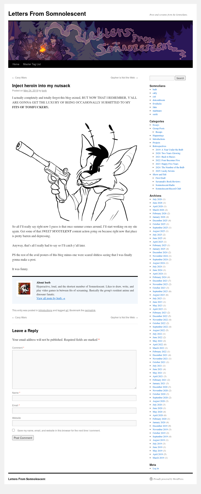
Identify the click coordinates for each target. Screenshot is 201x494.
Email (16, 405)
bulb (155, 89)
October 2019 (159, 432)
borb (44, 90)
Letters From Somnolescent (47, 13)
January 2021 (159, 383)
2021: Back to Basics (165, 156)
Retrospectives (159, 146)
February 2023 (159, 312)
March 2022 (158, 347)
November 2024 (160, 255)
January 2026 (159, 216)
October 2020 (159, 393)
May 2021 (157, 372)
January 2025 (159, 248)
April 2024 (158, 273)
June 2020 (157, 408)
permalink (90, 310)
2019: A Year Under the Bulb (169, 149)
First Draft (160, 177)
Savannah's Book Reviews (168, 181)
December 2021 (160, 354)
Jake (155, 107)
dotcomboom (159, 100)
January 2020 (159, 422)
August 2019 (159, 439)
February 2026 (159, 213)
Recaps (159, 131)
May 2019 (157, 450)
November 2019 (160, 429)
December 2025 (160, 220)
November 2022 (160, 319)
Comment (18, 347)
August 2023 (159, 294)
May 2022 (157, 340)
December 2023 (160, 280)
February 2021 (159, 379)
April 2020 (158, 415)
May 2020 (157, 411)
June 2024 (157, 269)
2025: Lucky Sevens (165, 170)
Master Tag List (32, 64)
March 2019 (158, 457)
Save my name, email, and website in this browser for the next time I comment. (58, 430)
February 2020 (159, 418)
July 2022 (157, 333)
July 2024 (157, 266)
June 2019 (157, 447)
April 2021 (158, 376)
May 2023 (157, 305)
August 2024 (159, 262)
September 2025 (160, 227)
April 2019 (158, 454)
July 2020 (157, 404)
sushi (155, 114)
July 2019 (157, 443)
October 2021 (159, 362)
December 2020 (160, 386)
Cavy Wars (19, 77)
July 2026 (157, 199)
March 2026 (158, 209)
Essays (156, 124)
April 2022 (158, 344)
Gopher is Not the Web (124, 77)
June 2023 (157, 301)
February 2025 (159, 245)
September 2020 (160, 397)
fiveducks (157, 103)
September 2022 (160, 326)
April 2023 (158, 308)
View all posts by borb (51, 298)
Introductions (45, 310)
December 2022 (160, 316)
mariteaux (157, 110)
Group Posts (158, 128)
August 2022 (159, 330)
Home (16, 64)
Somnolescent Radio (165, 185)
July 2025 (157, 234)
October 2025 (159, 223)
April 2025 (158, 241)
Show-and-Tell (159, 174)
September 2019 (160, 436)
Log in (156, 468)
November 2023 (160, 284)
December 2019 (160, 425)
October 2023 (159, 287)
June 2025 (157, 238)
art (67, 310)
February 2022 (159, 351)
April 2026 (158, 206)
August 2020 (159, 401)
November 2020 (160, 390)
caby (155, 92)
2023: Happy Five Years (167, 163)
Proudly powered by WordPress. (168, 478)
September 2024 (160, 259)
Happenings (158, 135)
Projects (156, 142)
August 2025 (159, 231)
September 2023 (160, 291)
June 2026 (157, 202)
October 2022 (159, 323)
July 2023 (157, 298)
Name (16, 392)
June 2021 (157, 369)
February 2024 (159, 277)
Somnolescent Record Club (168, 188)
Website (16, 417)
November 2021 (160, 358)
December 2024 (160, 252)
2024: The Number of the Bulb (170, 167)
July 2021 (157, 365)
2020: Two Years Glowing (168, 153)
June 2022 (157, 337)
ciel (154, 96)
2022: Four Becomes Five (168, 160)
